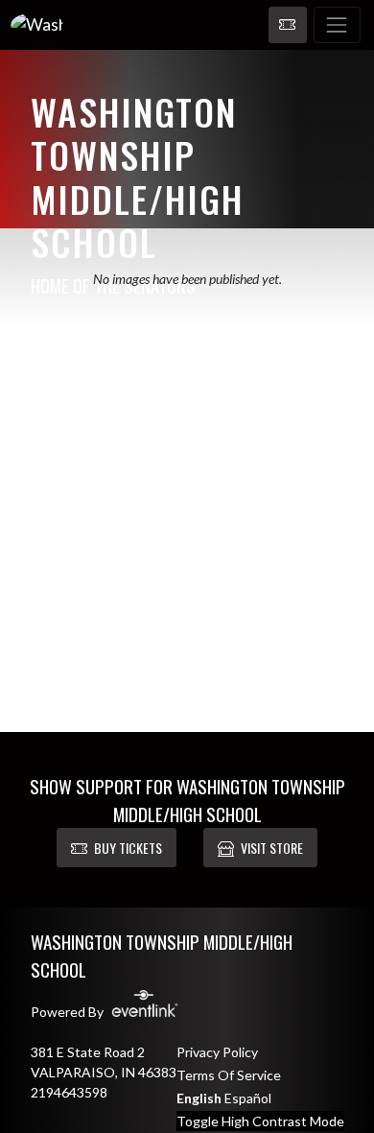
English (199, 1098)
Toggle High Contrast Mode (260, 1121)
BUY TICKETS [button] (128, 848)
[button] (288, 25)
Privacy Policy (217, 1052)
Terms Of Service (228, 1075)
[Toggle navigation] (337, 25)
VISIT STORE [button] (272, 848)
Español (247, 1098)
